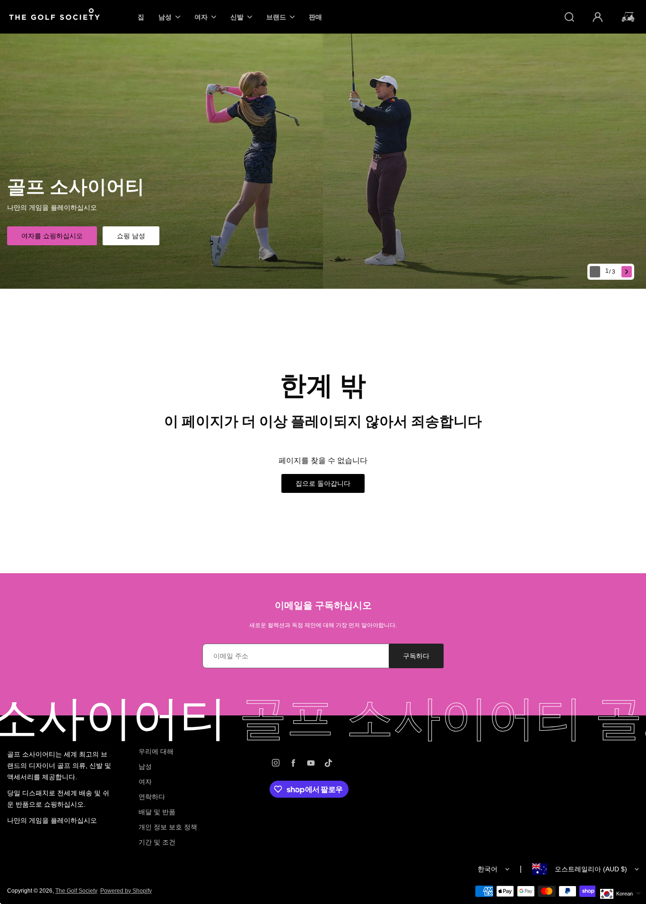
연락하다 (152, 797)
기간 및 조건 (157, 842)
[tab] (611, 271)
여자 (145, 781)
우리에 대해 (156, 751)
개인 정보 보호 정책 (168, 827)
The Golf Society (76, 890)
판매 (315, 17)
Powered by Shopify (126, 890)
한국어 (488, 869)
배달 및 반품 (157, 812)
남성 (145, 766)
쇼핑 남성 (131, 236)
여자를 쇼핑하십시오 (52, 236)
